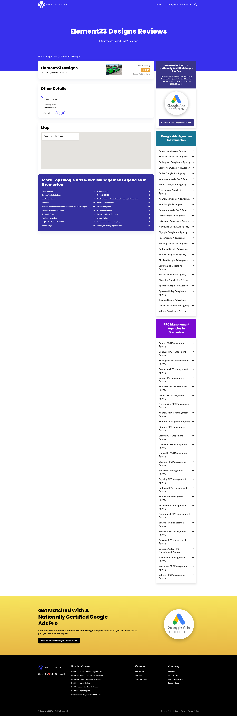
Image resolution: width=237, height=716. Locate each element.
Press (158, 4)
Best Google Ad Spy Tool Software (84, 687)
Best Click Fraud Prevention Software (86, 679)
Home (41, 56)
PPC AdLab (139, 671)
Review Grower (141, 679)
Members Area (173, 675)
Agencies (52, 56)
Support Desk (173, 683)
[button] (195, 4)
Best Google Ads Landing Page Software (87, 675)
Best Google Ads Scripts (80, 683)
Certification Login (175, 679)
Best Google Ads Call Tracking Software (86, 671)
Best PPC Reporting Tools (81, 691)
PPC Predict (139, 675)
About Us (171, 671)
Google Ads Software (178, 4)
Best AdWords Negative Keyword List (85, 694)
